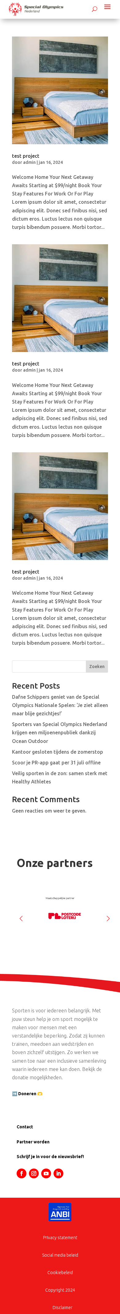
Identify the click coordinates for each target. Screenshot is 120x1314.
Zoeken (97, 666)
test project (25, 156)
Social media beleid (60, 1255)
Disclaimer (62, 1307)
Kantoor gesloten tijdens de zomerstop (57, 752)
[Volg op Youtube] (46, 1173)
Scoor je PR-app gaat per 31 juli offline (56, 762)
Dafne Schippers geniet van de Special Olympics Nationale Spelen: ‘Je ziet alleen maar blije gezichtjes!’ (60, 705)
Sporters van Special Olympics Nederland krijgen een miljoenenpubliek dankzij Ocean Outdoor (59, 732)
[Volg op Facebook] (21, 1173)
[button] (108, 916)
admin (29, 162)
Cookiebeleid (60, 1272)
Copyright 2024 (60, 1290)
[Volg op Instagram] (34, 1173)
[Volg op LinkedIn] (58, 1173)
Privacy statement (60, 1237)
